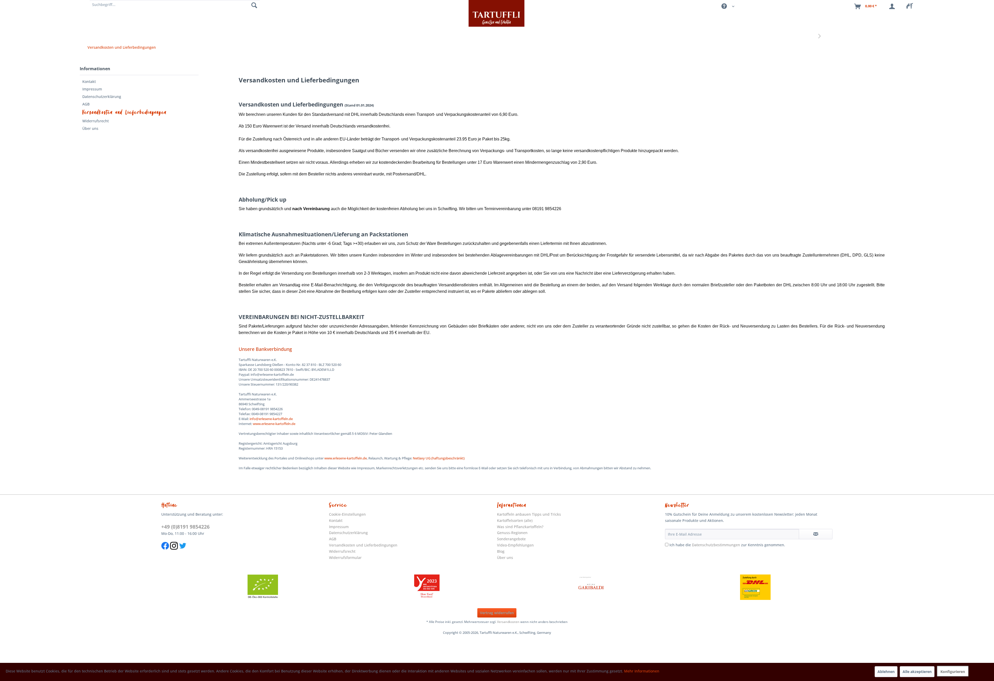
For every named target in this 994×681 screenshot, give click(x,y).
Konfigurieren (952, 671)
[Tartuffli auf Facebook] (165, 552)
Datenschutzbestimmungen (716, 544)
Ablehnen (886, 671)
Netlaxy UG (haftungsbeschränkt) (439, 458)
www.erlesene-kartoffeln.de (274, 423)
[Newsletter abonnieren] (815, 534)
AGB (86, 104)
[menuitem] (911, 6)
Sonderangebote (511, 538)
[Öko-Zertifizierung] (262, 587)
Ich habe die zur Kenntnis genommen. (727, 544)
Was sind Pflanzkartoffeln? (520, 526)
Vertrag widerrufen (497, 612)
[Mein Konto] (893, 6)
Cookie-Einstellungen (347, 514)
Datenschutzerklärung (101, 96)
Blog (501, 551)
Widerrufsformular (345, 557)
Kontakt (89, 81)
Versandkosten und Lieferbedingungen (124, 112)
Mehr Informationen (641, 671)
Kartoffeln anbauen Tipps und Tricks (529, 514)
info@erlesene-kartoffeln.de (271, 418)
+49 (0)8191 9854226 (185, 526)
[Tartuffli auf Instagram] (174, 552)
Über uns (90, 128)
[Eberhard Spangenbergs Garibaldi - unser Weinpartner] (591, 587)
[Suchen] (254, 5)
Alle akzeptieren (917, 671)
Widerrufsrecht (95, 120)
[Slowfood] (427, 587)
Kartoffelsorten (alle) (514, 520)
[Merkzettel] (911, 6)
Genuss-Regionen (512, 532)
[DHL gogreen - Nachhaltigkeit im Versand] (755, 587)
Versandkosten (508, 622)
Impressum (92, 89)
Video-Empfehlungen (515, 545)
